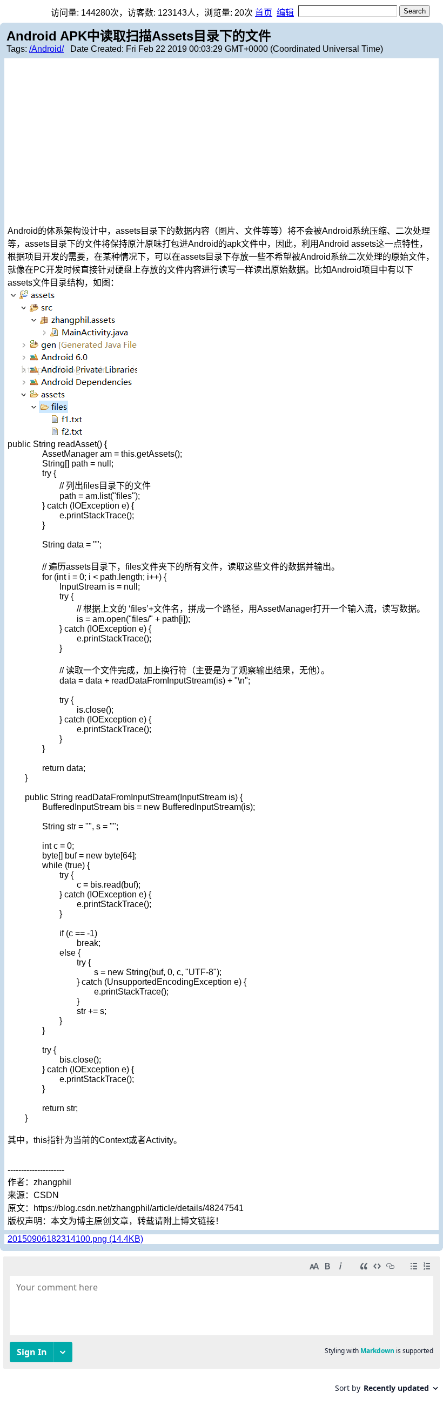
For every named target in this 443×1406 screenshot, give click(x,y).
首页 (263, 12)
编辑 (285, 12)
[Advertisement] (221, 142)
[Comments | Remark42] (221, 1328)
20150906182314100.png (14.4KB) (75, 1238)
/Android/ (46, 48)
